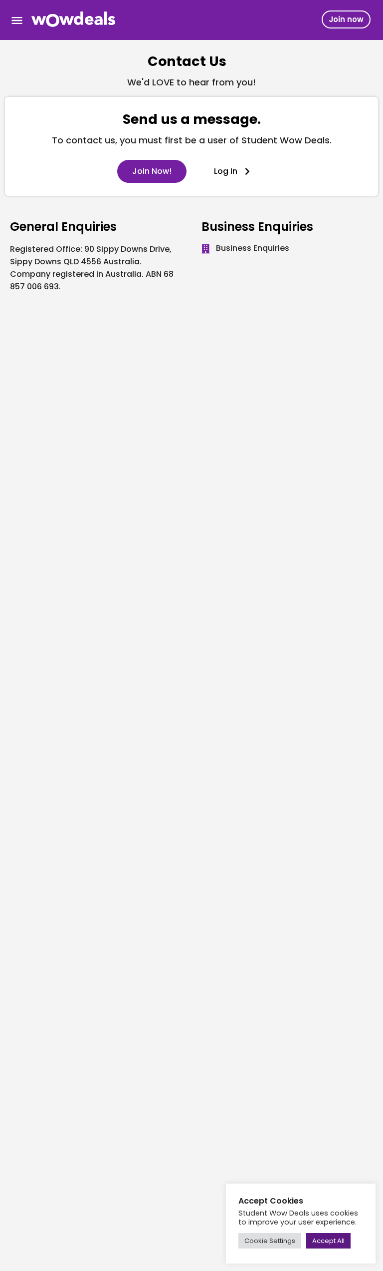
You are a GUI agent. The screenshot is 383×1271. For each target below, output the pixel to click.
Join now (346, 19)
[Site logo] (75, 20)
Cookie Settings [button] (269, 1241)
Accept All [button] (328, 1241)
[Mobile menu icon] (17, 20)
